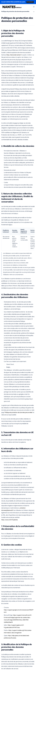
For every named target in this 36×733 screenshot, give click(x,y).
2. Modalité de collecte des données (17, 146)
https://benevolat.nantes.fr (13, 55)
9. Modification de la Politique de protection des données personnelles (16, 647)
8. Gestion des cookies (11, 545)
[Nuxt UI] (12, 7)
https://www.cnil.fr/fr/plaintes (9, 520)
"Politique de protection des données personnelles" (18, 412)
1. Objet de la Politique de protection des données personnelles (13, 33)
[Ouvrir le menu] (33, 6)
